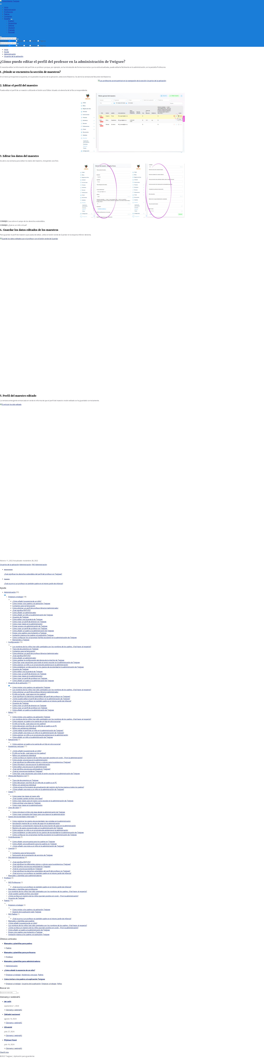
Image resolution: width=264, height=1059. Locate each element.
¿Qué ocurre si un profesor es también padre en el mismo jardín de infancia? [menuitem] (41, 701)
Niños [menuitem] (10, 712)
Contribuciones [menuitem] (14, 837)
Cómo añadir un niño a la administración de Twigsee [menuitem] (32, 615)
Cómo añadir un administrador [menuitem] (24, 612)
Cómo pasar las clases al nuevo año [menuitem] (26, 796)
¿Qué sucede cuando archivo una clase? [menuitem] (27, 798)
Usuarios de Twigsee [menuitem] (20, 617)
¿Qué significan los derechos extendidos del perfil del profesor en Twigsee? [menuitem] (41, 696)
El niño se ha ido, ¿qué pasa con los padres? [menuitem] (29, 694)
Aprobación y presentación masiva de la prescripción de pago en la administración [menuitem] (44, 826)
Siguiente (7, 579)
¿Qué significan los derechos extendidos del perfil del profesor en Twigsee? (33, 574)
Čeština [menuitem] (11, 25)
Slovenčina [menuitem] (12, 23)
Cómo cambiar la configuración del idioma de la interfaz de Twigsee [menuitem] (38, 660)
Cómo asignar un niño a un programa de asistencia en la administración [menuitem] (40, 665)
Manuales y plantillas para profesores (19, 952)
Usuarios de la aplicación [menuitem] (17, 683)
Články (34, 41)
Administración (10, 54)
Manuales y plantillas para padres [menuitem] (21, 921)
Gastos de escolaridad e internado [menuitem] (21, 817)
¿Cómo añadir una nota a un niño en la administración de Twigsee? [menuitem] (38, 733)
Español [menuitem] (7, 19)
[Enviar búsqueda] (18, 43)
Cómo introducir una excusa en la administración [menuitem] (31, 764)
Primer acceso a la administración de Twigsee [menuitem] (29, 626)
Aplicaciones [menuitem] (13, 739)
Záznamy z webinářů (14, 1010)
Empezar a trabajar (13, 975)
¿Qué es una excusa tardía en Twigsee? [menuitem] (27, 771)
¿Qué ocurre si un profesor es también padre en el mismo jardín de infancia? (33, 583)
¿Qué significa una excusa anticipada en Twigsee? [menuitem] (31, 769)
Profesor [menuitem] (7, 878)
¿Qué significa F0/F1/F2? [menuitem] (21, 610)
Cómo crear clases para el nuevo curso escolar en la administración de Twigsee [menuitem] (42, 801)
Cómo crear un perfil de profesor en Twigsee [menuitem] (29, 628)
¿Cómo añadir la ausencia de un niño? (19, 970)
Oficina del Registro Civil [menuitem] (17, 776)
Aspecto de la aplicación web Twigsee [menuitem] (26, 912)
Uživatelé (8, 1027)
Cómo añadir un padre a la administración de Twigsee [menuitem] (33, 631)
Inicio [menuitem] (6, 7)
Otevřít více (4, 1052)
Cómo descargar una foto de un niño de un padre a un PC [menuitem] (34, 726)
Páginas (42, 41)
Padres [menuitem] (6, 14)
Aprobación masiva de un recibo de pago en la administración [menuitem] (36, 823)
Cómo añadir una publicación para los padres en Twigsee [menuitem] (34, 844)
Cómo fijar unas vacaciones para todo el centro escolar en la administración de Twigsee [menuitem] (46, 662)
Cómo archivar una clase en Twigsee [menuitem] (26, 803)
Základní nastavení (12, 1014)
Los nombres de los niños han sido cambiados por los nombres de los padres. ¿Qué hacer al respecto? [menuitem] (51, 646)
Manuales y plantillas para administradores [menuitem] (25, 875)
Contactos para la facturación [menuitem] (23, 606)
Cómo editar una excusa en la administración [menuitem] (29, 767)
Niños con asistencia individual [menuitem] (24, 728)
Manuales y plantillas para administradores (22, 961)
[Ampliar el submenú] (11, 19)
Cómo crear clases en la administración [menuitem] (27, 624)
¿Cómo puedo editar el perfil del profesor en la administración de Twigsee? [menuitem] (41, 699)
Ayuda (20, 41)
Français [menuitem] (11, 30)
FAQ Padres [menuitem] (12, 914)
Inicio (6, 49)
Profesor (9, 957)
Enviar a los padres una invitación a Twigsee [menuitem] (29, 633)
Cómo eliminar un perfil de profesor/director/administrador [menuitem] (35, 608)
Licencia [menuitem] (11, 848)
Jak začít (7, 1001)
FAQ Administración (39, 564)
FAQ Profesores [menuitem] (14, 882)
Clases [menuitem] (10, 792)
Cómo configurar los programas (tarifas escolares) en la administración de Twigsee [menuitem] (44, 637)
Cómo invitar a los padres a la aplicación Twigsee (24, 979)
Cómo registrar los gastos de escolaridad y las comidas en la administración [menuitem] (41, 821)
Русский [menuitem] (11, 32)
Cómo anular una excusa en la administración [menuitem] (29, 760)
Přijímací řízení (10, 1040)
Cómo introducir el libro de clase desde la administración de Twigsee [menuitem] (38, 812)
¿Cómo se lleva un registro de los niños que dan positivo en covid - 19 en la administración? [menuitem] (47, 758)
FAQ (27, 41)
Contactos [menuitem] (8, 16)
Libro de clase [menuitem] (13, 807)
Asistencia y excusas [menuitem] (16, 746)
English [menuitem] (11, 21)
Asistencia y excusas (29, 975)
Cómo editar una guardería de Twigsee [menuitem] (27, 619)
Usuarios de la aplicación (13, 56)
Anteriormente (8, 569)
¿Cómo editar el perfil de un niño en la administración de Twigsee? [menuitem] (37, 730)
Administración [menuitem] (10, 9)
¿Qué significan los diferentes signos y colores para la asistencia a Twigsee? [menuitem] (41, 762)
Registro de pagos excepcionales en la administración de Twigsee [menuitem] (37, 828)
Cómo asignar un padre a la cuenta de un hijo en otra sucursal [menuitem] (36, 721)
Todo (13, 41)
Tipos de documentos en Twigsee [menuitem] (25, 649)
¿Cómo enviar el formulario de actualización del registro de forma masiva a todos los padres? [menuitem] (48, 787)
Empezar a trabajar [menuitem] (15, 597)
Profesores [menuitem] (8, 12)
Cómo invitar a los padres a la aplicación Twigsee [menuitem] (31, 603)
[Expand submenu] (9, 599)
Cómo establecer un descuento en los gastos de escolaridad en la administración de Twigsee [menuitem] (48, 667)
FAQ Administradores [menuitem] (16, 857)
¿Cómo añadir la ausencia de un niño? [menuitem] (26, 601)
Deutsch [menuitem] (11, 28)
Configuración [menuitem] (13, 642)
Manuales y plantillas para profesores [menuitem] (23, 889)
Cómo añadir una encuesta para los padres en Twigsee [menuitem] (33, 841)
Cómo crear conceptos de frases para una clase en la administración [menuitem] (38, 814)
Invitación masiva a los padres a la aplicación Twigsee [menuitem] (33, 635)
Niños (59, 984)
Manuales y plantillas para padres (18, 943)
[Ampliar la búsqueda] (1, 36)
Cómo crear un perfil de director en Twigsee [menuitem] (29, 622)
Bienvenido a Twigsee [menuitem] (20, 640)
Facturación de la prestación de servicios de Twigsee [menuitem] (32, 855)
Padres (8, 948)
